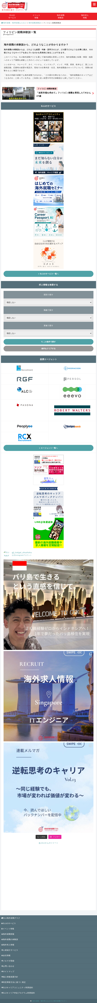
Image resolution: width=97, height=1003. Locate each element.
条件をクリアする (48, 348)
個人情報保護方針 (10, 977)
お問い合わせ (8, 966)
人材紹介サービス (10, 950)
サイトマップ (8, 971)
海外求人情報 (85, 16)
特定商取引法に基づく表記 (14, 982)
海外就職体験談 (60, 16)
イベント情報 (36, 16)
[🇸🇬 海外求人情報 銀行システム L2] (48, 696)
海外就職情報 (8, 934)
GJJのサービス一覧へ (49, 274)
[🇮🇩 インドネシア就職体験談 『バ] (48, 605)
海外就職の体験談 (10, 939)
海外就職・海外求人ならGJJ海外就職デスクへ (49, 1001)
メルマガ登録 (8, 961)
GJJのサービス (12, 16)
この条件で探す (49, 342)
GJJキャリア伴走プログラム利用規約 (19, 993)
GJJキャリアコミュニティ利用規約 (18, 987)
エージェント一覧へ (49, 448)
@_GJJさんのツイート (48, 843)
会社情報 (7, 955)
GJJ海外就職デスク (11, 918)
